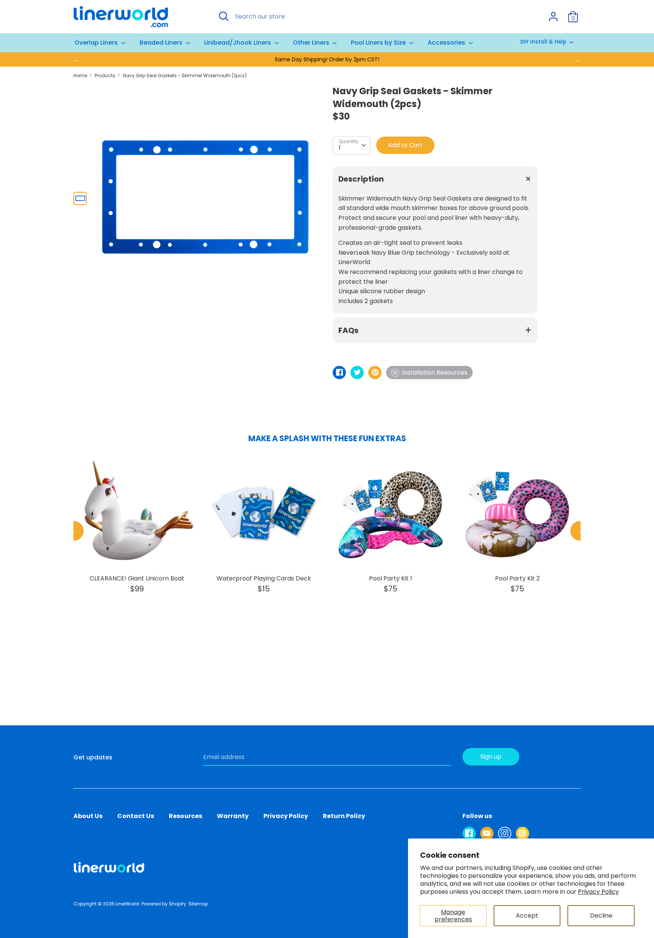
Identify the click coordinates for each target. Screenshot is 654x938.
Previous (73, 530)
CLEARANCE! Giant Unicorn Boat (137, 578)
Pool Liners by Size (379, 42)
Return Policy (344, 816)
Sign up (490, 756)
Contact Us (135, 816)
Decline (601, 915)
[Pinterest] (522, 833)
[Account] (553, 13)
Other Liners (312, 42)
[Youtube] (487, 833)
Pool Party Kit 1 (390, 578)
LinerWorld (127, 904)
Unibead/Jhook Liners (238, 42)
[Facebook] (469, 833)
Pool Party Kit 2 (517, 578)
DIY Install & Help (544, 41)
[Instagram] (504, 833)
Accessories (447, 42)
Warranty (233, 816)
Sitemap (198, 904)
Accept (527, 915)
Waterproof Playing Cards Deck (263, 578)
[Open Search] (223, 16)
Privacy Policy (598, 891)
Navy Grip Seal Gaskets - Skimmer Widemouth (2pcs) (185, 75)
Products (105, 75)
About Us (88, 816)
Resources (185, 816)
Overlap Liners (97, 42)
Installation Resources (434, 372)
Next (580, 530)
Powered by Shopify (164, 904)
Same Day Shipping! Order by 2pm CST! (327, 59)
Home (80, 75)
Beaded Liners (162, 42)
